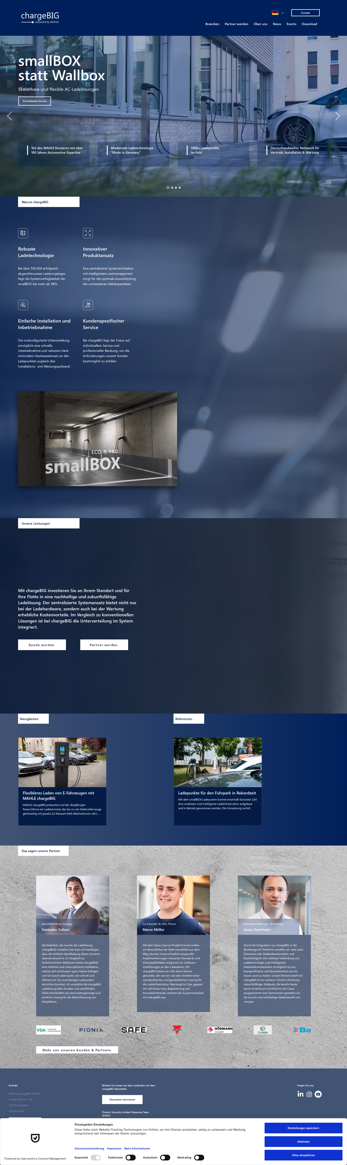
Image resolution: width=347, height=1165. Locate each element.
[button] (212, 24)
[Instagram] (309, 1094)
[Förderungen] (180, 188)
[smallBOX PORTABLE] (171, 188)
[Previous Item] (24, 762)
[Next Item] (100, 762)
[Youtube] (318, 1094)
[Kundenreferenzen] (175, 187)
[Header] (167, 188)
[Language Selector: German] (277, 13)
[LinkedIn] (300, 1094)
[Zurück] (9, 116)
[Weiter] (337, 116)
